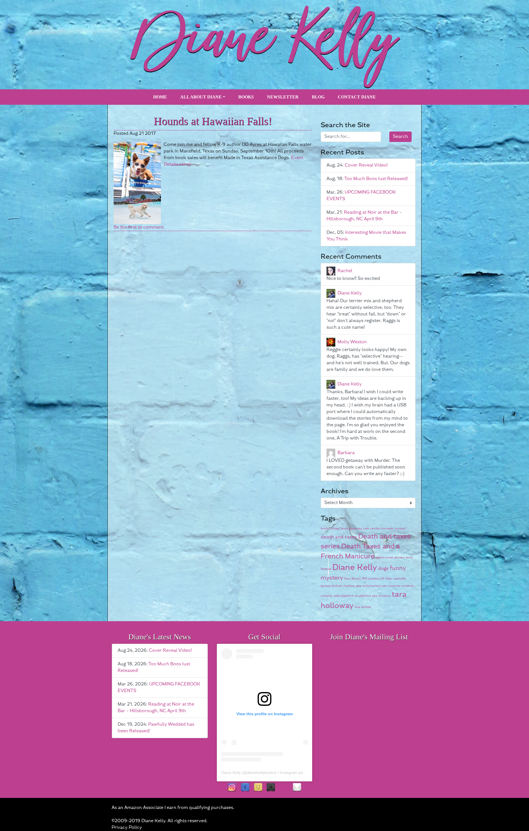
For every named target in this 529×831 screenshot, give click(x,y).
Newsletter (283, 97)
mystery (349, 586)
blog (318, 97)
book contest (330, 528)
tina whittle (363, 607)
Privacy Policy (127, 827)
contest (400, 528)
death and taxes (339, 537)
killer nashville (395, 579)
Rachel (345, 271)
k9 (382, 579)
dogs (383, 568)
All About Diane (201, 97)
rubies (283, 787)
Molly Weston (352, 342)
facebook (245, 787)
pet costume (391, 586)
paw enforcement (368, 586)
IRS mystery (370, 579)
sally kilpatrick (343, 596)
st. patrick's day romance (373, 596)
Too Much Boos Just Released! (376, 179)
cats (366, 528)
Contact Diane (357, 97)
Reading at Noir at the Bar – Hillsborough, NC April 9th (364, 215)
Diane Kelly (350, 293)
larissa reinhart (331, 586)
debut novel (384, 557)
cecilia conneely (381, 528)
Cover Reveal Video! (366, 165)
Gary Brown (352, 579)
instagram (232, 787)
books (246, 97)
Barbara (346, 453)
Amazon (271, 787)
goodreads (258, 787)
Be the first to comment (139, 227)
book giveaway (351, 528)
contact (296, 787)
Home (160, 97)
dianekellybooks (261, 772)
